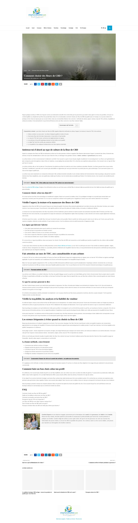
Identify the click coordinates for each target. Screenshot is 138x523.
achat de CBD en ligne (33, 187)
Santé (33, 28)
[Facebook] (102, 28)
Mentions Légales (60, 519)
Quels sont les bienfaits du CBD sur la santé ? (65, 492)
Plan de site (79, 519)
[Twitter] (104, 28)
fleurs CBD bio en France (64, 245)
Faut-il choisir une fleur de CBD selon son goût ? (35, 403)
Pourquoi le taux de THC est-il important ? (33, 399)
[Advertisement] (83, 13)
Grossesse (39, 28)
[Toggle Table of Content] (76, 125)
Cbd (77, 28)
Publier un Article (70, 519)
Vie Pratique (83, 28)
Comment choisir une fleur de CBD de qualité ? (34, 393)
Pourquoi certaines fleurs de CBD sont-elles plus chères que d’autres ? (41, 405)
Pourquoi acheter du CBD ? (92, 492)
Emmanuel (27, 78)
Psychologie (63, 28)
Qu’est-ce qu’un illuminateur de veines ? (33, 462)
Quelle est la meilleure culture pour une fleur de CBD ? (36, 395)
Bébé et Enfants (47, 28)
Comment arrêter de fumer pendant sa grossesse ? (102, 462)
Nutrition (56, 28)
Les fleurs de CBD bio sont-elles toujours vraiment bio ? (37, 401)
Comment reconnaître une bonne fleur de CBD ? (35, 397)
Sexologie (71, 28)
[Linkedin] (106, 28)
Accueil (27, 28)
